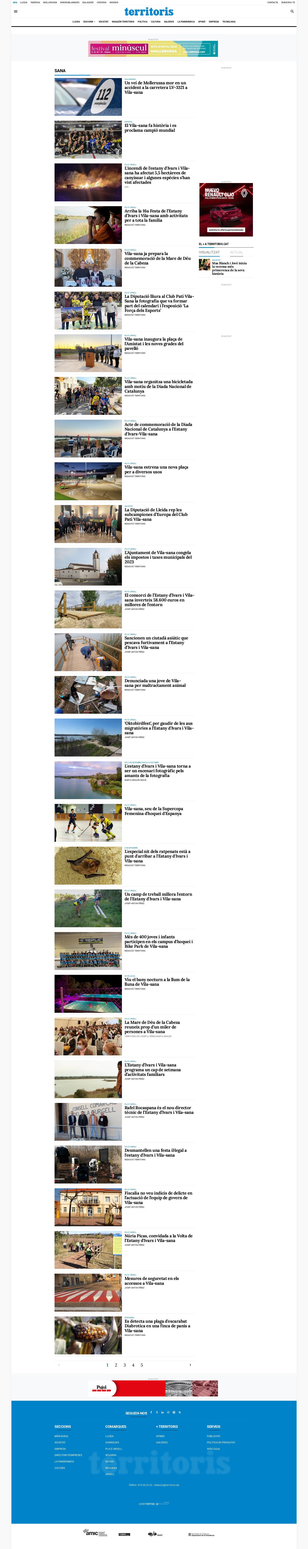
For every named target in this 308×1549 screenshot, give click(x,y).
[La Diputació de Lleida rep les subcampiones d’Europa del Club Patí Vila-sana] (88, 524)
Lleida (23, 2)
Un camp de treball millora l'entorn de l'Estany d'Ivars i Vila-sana (158, 896)
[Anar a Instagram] (168, 1412)
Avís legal (213, 1448)
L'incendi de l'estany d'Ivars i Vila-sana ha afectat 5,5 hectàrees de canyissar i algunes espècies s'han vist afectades (157, 175)
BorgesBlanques (69, 2)
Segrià (109, 1461)
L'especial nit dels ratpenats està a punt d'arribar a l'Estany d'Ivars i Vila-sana (157, 856)
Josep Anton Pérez (134, 609)
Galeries (162, 1442)
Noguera (111, 1467)
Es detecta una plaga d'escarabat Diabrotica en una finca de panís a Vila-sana (157, 1325)
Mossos (114, 2)
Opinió (160, 1436)
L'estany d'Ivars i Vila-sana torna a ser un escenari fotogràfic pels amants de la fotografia (158, 770)
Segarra (110, 1455)
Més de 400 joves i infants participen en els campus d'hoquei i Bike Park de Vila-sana (159, 941)
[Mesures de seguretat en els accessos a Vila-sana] (88, 1293)
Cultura (60, 1467)
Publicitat (213, 1436)
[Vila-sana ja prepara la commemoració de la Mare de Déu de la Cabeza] (88, 268)
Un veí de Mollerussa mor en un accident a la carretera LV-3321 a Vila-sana (156, 87)
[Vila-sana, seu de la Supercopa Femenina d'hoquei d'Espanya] (88, 823)
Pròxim (190, 1365)
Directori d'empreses (68, 1455)
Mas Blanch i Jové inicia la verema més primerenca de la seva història (229, 268)
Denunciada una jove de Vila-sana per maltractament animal (155, 683)
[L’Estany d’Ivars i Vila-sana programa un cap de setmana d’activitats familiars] (88, 1079)
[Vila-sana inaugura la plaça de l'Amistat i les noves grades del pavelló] (88, 353)
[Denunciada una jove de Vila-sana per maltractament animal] (88, 695)
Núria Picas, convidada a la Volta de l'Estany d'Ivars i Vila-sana (158, 1238)
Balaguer (88, 2)
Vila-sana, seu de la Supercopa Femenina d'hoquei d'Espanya (154, 811)
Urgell (110, 1474)
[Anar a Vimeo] (174, 1412)
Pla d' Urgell (113, 1448)
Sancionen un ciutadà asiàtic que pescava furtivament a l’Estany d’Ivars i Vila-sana (156, 642)
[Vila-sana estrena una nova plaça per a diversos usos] (88, 481)
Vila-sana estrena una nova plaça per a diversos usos (156, 469)
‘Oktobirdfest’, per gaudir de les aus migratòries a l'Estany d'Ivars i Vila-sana (159, 728)
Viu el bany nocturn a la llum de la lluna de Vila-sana (157, 982)
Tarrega (35, 2)
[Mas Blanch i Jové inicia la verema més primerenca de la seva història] (204, 264)
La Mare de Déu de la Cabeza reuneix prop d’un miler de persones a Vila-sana (152, 1027)
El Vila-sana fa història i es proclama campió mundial (150, 128)
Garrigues (112, 1442)
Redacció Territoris (135, 225)
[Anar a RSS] (180, 1412)
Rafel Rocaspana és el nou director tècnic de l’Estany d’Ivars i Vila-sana (159, 1110)
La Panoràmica (64, 1461)
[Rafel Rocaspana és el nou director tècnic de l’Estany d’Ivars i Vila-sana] (88, 1122)
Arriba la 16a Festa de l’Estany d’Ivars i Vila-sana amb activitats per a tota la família (156, 215)
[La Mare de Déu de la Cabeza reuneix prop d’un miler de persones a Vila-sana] (88, 1037)
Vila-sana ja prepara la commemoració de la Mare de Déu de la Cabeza (158, 258)
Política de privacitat (221, 1442)
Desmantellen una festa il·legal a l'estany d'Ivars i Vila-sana (156, 1152)
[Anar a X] (157, 1412)
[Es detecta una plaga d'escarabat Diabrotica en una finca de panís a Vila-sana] (88, 1335)
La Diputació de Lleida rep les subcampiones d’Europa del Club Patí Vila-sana (156, 514)
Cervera (101, 2)
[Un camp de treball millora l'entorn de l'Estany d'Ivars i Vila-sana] (88, 908)
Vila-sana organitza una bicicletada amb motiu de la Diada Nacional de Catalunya (159, 386)
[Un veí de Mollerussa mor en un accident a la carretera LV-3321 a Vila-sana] (88, 97)
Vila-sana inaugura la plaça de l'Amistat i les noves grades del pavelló (154, 343)
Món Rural (62, 1436)
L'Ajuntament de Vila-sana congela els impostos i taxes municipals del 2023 (158, 557)
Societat (60, 1442)
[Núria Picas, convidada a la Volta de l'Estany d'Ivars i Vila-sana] (88, 1250)
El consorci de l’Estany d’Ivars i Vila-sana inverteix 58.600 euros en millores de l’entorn (159, 599)
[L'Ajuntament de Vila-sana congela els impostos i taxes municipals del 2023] (88, 567)
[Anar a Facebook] (151, 1412)
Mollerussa (50, 2)
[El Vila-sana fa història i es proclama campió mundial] (88, 140)
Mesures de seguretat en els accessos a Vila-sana (152, 1281)
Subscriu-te (288, 2)
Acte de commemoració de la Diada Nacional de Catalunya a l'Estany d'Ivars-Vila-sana (158, 429)
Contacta (272, 2)
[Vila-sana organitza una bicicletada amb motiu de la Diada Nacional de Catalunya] (88, 396)
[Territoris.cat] (149, 11)
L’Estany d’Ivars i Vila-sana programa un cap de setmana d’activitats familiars (153, 1069)
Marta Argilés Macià (135, 780)
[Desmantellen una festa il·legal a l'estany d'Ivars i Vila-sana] (88, 1164)
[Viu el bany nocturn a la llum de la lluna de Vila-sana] (88, 994)
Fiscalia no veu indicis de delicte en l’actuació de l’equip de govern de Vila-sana (158, 1197)
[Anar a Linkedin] (162, 1412)
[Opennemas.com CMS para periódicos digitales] (154, 1503)
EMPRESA (60, 1448)
